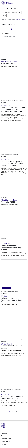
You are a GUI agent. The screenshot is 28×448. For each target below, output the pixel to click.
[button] (14, 29)
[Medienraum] (11, 8)
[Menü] (3, 8)
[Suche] (7, 8)
